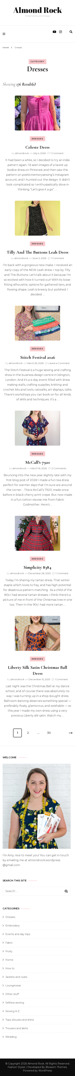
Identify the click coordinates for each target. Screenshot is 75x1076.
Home (9, 959)
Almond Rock (37, 10)
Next (68, 733)
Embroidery (12, 925)
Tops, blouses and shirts (19, 1019)
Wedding (11, 1036)
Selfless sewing (14, 1002)
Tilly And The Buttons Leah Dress (37, 252)
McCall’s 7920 (37, 462)
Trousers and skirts (16, 1028)
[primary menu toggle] (5, 34)
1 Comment (57, 153)
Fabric (9, 942)
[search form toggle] (71, 31)
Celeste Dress (37, 147)
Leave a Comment (59, 363)
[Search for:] (33, 891)
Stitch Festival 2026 (37, 357)
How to (9, 968)
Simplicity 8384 (37, 567)
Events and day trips (17, 934)
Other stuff (12, 994)
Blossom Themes (56, 1067)
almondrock (22, 153)
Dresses (37, 138)
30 (50, 732)
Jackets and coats (16, 977)
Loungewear (13, 985)
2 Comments (59, 468)
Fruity (8, 951)
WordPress (45, 1070)
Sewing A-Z (12, 1011)
